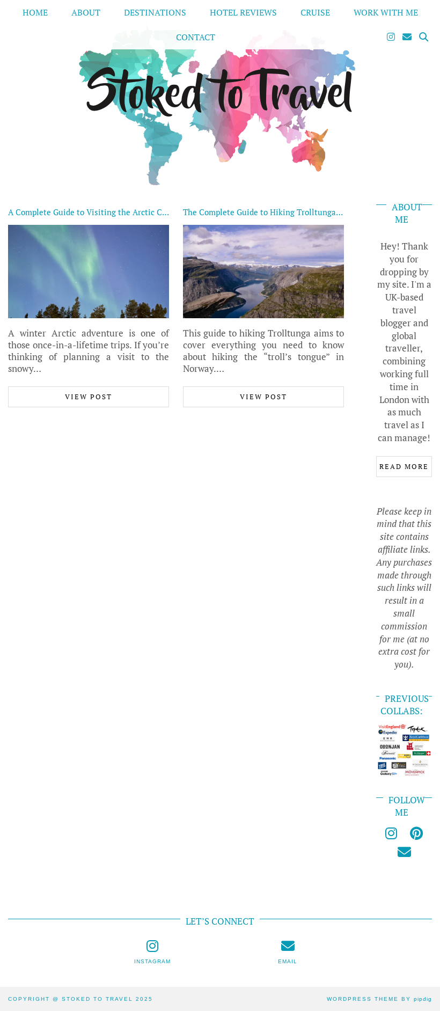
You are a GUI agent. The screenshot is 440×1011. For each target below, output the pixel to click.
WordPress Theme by (379, 999)
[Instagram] (391, 37)
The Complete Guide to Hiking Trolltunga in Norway (279, 212)
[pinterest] (416, 833)
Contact (195, 37)
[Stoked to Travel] (220, 94)
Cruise (315, 12)
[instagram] (391, 833)
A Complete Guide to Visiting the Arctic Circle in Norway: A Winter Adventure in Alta (166, 212)
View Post (88, 396)
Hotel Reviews (243, 12)
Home (35, 12)
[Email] (407, 37)
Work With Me (386, 12)
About (85, 12)
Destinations (155, 12)
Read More (404, 466)
